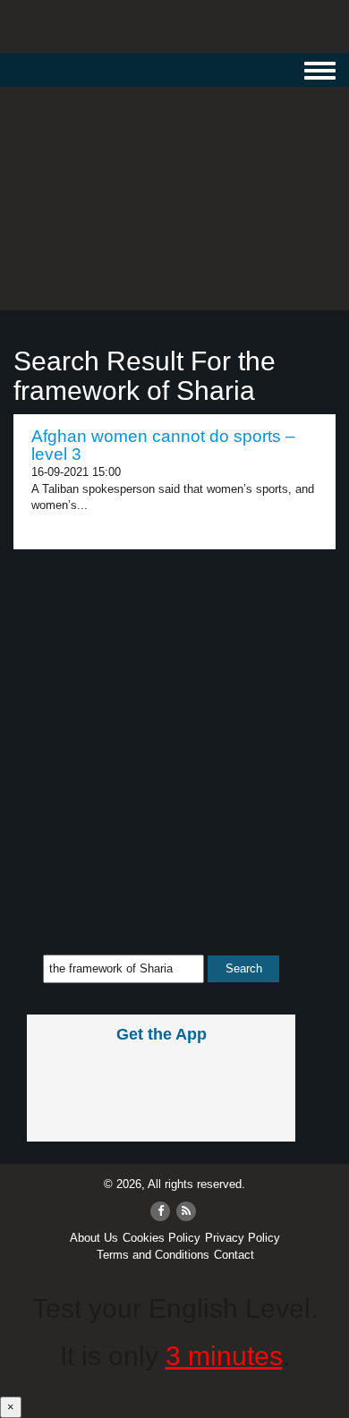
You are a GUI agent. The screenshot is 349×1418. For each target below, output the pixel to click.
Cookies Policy (161, 1237)
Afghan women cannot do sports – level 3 (163, 445)
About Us (94, 1237)
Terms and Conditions (153, 1254)
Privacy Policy (242, 1237)
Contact (234, 1254)
